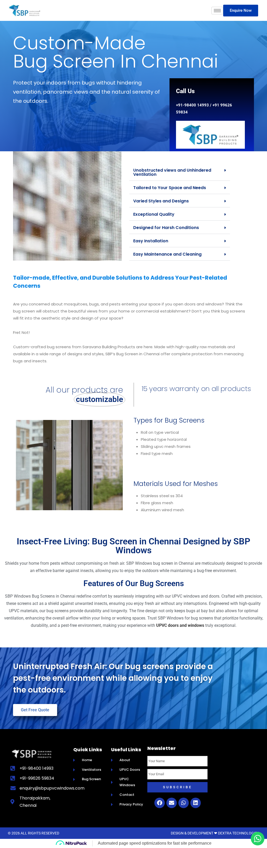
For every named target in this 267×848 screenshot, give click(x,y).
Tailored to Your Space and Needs (169, 188)
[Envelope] (171, 803)
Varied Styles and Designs (161, 201)
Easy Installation (150, 241)
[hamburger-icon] (217, 10)
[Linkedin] (195, 803)
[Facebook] (159, 803)
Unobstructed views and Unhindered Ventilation (172, 172)
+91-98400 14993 (192, 105)
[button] (179, 172)
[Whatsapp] (183, 803)
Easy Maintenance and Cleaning (167, 254)
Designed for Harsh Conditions (166, 228)
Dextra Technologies (238, 833)
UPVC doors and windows (180, 625)
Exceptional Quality (153, 214)
